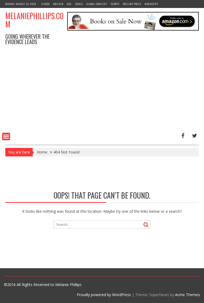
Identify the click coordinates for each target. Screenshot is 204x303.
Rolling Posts (132, 4)
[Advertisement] (102, 91)
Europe (115, 4)
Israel (79, 4)
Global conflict (97, 4)
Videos (45, 4)
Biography (151, 4)
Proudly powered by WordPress (104, 294)
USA (69, 4)
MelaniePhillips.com (34, 19)
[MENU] (6, 136)
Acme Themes (187, 294)
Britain (58, 4)
